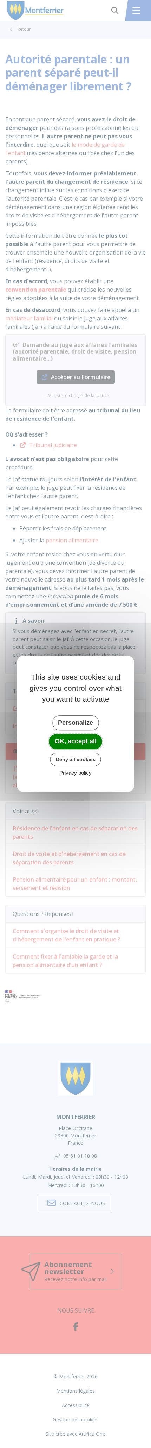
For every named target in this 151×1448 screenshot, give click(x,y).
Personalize (75, 722)
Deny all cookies (76, 759)
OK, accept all (76, 741)
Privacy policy (75, 773)
